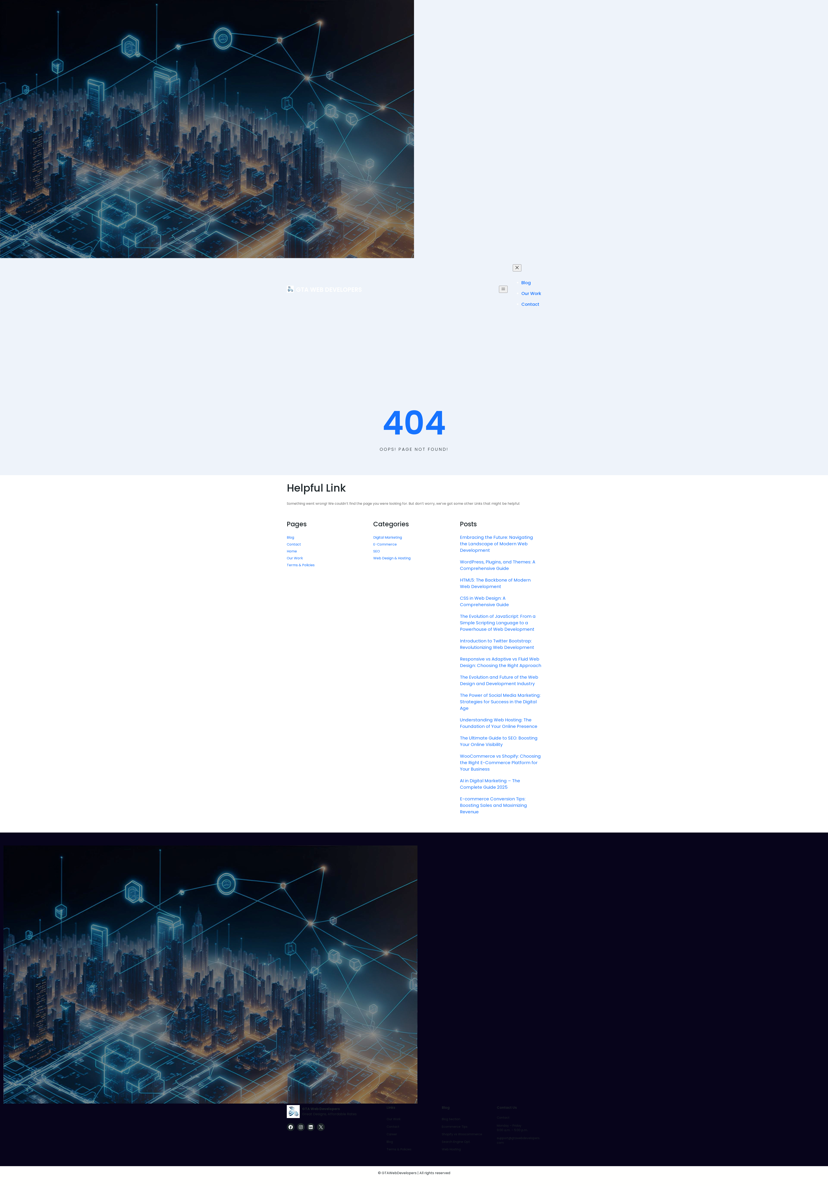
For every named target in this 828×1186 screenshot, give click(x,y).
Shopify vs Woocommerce (462, 1134)
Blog (290, 537)
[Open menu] (503, 289)
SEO (376, 551)
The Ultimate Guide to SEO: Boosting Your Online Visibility (499, 741)
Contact (294, 544)
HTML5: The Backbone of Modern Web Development (495, 583)
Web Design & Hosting (392, 558)
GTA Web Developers (329, 289)
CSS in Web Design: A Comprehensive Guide (484, 601)
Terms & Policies (301, 565)
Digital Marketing (387, 537)
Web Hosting (451, 1149)
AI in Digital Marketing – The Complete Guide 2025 (490, 784)
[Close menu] (517, 267)
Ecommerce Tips (454, 1126)
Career (392, 1134)
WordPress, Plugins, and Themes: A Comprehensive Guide (497, 565)
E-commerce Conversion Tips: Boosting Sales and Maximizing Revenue (493, 805)
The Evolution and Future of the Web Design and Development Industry (499, 680)
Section (454, 1119)
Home (292, 551)
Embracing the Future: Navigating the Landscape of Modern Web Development (496, 543)
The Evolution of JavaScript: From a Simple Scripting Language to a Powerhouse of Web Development (498, 622)
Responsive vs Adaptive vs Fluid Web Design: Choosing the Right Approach (500, 662)
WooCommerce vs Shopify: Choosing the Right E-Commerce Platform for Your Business (500, 762)
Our (390, 1119)
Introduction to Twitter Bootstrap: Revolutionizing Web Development (497, 644)
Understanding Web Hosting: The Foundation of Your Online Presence (498, 723)
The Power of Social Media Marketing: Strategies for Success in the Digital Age (500, 701)
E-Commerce (385, 544)
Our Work (295, 558)
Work (397, 1119)
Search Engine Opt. (456, 1142)
